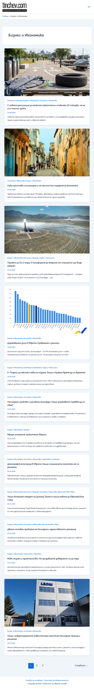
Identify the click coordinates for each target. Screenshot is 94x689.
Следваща (81, 665)
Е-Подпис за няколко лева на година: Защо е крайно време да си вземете (46, 372)
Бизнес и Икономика (31, 101)
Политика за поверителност (56, 680)
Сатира (26, 430)
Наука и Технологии (46, 258)
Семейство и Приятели (51, 459)
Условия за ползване (33, 680)
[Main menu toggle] (89, 7)
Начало (5, 16)
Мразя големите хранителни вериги (26, 434)
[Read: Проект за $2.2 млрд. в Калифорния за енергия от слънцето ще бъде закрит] (47, 229)
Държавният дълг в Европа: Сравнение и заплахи (33, 343)
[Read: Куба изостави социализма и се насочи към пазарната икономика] (47, 152)
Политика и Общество (48, 101)
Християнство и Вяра (66, 492)
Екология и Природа (14, 101)
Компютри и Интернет (32, 368)
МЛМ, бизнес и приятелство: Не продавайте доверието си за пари (43, 558)
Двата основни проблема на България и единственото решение (41, 529)
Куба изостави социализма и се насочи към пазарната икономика (42, 185)
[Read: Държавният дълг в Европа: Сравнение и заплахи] (47, 310)
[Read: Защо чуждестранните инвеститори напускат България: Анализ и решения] (47, 603)
